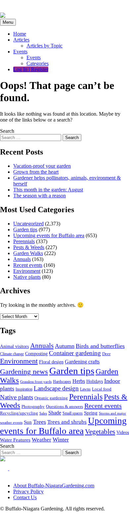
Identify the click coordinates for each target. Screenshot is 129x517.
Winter (61, 439)
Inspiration (24, 389)
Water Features (15, 440)
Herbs (78, 381)
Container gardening (75, 353)
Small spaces (73, 413)
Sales (43, 413)
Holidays (94, 381)
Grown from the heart (36, 172)
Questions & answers (64, 406)
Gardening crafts (82, 361)
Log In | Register (30, 69)
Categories (37, 63)
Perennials (24, 241)
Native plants (27, 277)
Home (19, 34)
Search (7, 131)
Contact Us (25, 497)
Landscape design (56, 388)
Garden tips (25, 229)
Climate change (12, 354)
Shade (54, 413)
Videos (122, 432)
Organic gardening (51, 397)
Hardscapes (62, 382)
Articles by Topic (44, 45)
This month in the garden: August (48, 189)
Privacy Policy (28, 491)
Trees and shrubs (67, 422)
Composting (36, 353)
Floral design (51, 361)
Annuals (22, 259)
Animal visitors (14, 346)
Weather (41, 440)
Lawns (85, 389)
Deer (106, 354)
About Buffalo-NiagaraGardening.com (53, 485)
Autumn (64, 346)
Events (20, 51)
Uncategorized (28, 223)
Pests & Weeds (28, 247)
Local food (101, 389)
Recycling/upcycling (19, 413)
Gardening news (24, 372)
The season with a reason (39, 195)
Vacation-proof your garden (42, 166)
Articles (21, 40)
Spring (91, 413)
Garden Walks (28, 253)
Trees (39, 421)
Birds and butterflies (100, 346)
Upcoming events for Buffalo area (48, 235)
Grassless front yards (36, 382)
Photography (33, 406)
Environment (26, 271)
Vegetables (100, 432)
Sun (28, 422)
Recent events (27, 265)
